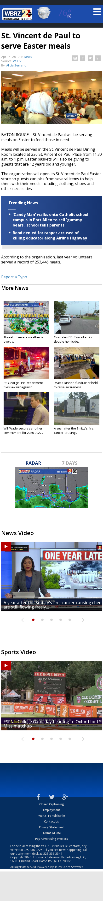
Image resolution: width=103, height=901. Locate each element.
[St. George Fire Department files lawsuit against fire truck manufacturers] (26, 363)
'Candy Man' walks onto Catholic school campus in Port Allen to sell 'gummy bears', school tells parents (50, 220)
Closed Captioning (51, 804)
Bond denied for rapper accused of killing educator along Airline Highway (50, 235)
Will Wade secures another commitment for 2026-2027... (24, 430)
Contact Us (51, 821)
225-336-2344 (52, 854)
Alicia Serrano (16, 65)
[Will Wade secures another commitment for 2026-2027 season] (26, 408)
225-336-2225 (33, 850)
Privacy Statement (51, 827)
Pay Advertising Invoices (51, 839)
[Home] (18, 14)
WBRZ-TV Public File (51, 816)
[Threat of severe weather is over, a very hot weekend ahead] (26, 317)
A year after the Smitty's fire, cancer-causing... (74, 430)
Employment (51, 810)
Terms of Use (51, 833)
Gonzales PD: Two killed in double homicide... (73, 339)
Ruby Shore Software (69, 867)
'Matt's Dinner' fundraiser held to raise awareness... (76, 385)
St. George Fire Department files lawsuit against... (23, 385)
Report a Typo (14, 277)
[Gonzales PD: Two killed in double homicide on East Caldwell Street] (76, 317)
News (28, 56)
